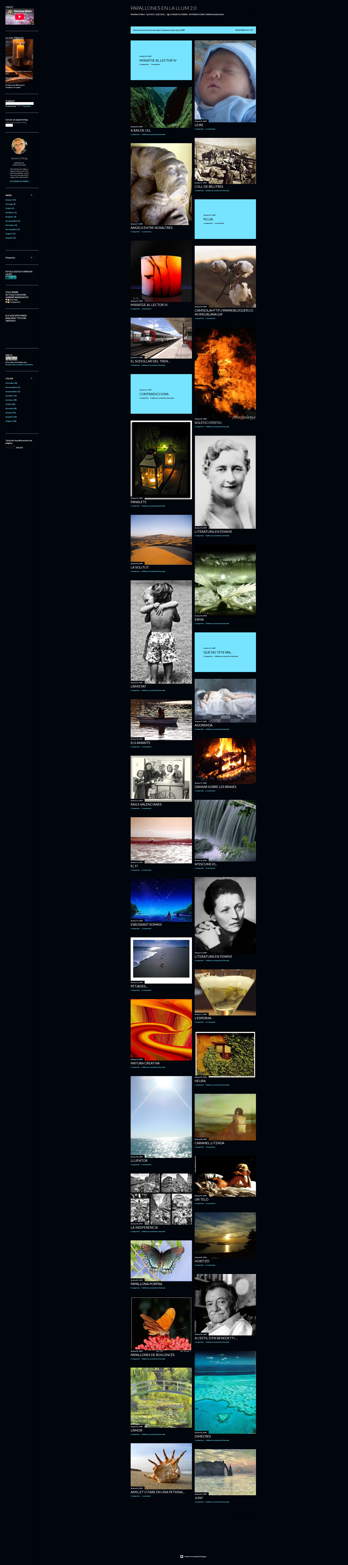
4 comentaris (146, 747)
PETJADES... (139, 986)
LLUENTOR (139, 1160)
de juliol (10, 238)
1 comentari (146, 1496)
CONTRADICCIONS (154, 394)
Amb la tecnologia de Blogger (195, 1556)
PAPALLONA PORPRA (146, 1284)
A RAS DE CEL (141, 130)
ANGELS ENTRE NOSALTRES (152, 228)
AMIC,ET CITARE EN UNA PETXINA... (158, 1492)
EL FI (134, 866)
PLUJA (208, 219)
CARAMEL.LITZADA (209, 1143)
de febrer (10, 212)
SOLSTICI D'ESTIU (208, 422)
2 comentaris (219, 223)
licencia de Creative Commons (19, 364)
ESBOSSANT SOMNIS (146, 924)
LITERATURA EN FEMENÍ (213, 531)
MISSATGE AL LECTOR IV (157, 60)
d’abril (9, 208)
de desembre (12, 221)
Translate (26, 106)
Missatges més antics (244, 1513)
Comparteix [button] (143, 64)
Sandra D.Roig (19, 158)
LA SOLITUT (140, 567)
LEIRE (199, 125)
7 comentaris (155, 64)
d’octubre (10, 225)
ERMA (199, 619)
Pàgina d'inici (138, 14)
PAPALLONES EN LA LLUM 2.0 (164, 8)
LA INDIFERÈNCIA (144, 1227)
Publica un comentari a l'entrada (153, 134)
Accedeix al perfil (19, 181)
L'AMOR (136, 1430)
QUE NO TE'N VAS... (217, 652)
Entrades (13, 299)
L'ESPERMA (203, 1018)
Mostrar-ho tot (244, 30)
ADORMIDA (203, 725)
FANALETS (138, 502)
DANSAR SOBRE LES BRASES (215, 787)
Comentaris (14, 302)
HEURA (200, 1081)
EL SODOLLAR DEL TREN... (150, 361)
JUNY (199, 1498)
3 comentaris (210, 129)
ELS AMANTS (140, 743)
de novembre (12, 387)
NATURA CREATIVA (145, 1063)
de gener (10, 217)
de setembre (12, 229)
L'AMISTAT (138, 686)
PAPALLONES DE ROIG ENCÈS (153, 1355)
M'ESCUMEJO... (206, 864)
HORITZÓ (202, 1261)
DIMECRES (203, 1436)
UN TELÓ (201, 1199)
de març (10, 400)
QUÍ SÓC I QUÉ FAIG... (156, 14)
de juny (10, 200)
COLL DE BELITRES (209, 186)
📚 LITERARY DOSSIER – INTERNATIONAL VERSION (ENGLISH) (195, 14)
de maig (10, 204)
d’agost (10, 233)
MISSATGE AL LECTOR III (149, 305)
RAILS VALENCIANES (146, 804)
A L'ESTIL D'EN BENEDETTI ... (216, 1338)
